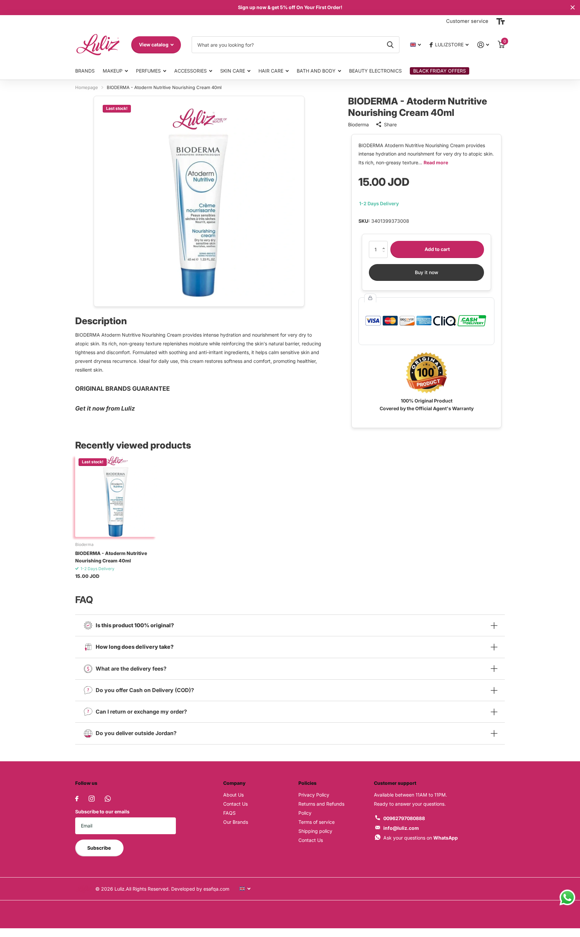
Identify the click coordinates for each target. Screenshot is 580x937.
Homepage (86, 87)
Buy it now (426, 272)
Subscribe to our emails (102, 811)
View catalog (154, 44)
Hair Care (270, 71)
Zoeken (390, 44)
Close (572, 7)
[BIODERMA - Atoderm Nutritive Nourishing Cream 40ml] (116, 496)
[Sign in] (483, 44)
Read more (436, 162)
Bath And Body (316, 71)
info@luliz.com (401, 828)
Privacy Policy (313, 795)
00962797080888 (404, 818)
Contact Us (235, 804)
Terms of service (316, 822)
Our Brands (235, 822)
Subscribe (99, 848)
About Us (233, 795)
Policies (307, 783)
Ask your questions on (420, 838)
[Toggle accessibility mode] (500, 21)
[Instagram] (92, 799)
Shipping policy (315, 831)
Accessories (190, 71)
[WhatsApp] (108, 799)
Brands (85, 71)
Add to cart (437, 249)
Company (234, 783)
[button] (385, 243)
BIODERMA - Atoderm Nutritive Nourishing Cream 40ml (111, 556)
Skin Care (232, 71)
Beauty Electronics (375, 71)
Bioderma (358, 124)
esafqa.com (215, 889)
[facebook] (77, 798)
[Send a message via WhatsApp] (567, 897)
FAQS (229, 813)
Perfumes (148, 71)
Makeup (113, 71)
